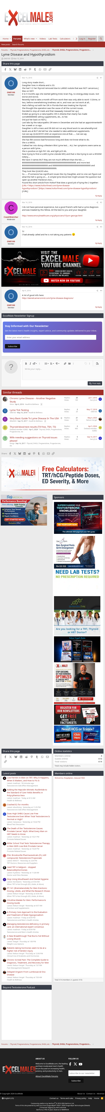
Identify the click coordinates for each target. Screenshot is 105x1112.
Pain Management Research (18, 968)
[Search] (101, 39)
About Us (81, 1093)
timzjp (12, 443)
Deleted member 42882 (19, 429)
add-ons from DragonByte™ (46, 1105)
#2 (101, 202)
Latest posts (9, 773)
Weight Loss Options (15, 944)
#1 (101, 78)
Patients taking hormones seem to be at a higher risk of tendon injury (26, 949)
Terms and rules (66, 1098)
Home (5, 38)
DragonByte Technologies (74, 1105)
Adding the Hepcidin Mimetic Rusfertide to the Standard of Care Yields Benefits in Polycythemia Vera (27, 792)
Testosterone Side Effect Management (22, 785)
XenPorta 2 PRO (42, 1110)
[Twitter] (75, 1065)
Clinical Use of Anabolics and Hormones (23, 956)
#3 (101, 227)
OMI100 (7, 58)
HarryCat (93, 400)
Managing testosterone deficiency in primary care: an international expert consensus (28, 925)
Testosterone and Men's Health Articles (23, 920)
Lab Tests (53, 38)
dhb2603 (13, 421)
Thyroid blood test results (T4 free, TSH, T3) (33, 426)
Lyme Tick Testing (19, 410)
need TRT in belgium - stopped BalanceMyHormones (21, 868)
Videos (43, 38)
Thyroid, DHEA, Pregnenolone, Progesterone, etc (35, 444)
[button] (10, 39)
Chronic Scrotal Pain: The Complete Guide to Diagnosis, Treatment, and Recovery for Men (28, 961)
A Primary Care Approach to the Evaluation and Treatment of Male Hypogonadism (27, 913)
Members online (63, 773)
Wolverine (59, 778)
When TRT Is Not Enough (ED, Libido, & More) (25, 884)
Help (90, 1098)
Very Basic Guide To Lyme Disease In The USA (34, 418)
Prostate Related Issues (16, 839)
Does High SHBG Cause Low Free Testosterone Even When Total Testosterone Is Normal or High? (28, 816)
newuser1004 (79, 778)
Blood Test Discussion (15, 824)
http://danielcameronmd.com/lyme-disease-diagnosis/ (48, 298)
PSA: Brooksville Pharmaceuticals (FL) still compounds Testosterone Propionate (26, 856)
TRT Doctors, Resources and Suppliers (22, 863)
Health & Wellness (32, 404)
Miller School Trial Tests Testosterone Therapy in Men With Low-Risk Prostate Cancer (28, 844)
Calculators (65, 38)
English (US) (9, 1098)
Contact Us (90, 1093)
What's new (29, 38)
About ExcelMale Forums (47, 1076)
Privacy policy (80, 1098)
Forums (17, 38)
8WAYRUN (65, 1110)
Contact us (54, 1098)
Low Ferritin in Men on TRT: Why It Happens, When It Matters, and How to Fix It (28, 779)
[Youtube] (80, 1065)
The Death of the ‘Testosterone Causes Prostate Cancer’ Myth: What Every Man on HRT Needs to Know (27, 831)
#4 (101, 290)
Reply (99, 196)
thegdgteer (68, 778)
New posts (5, 44)
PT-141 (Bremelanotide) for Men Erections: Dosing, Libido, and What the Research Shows (28, 889)
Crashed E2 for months (18, 804)
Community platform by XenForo (52, 1103)
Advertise (100, 1093)
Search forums (18, 44)
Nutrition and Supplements (18, 908)
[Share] (97, 77)
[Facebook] (70, 1065)
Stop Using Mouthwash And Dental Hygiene (27, 879)
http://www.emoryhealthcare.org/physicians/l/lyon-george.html (52, 215)
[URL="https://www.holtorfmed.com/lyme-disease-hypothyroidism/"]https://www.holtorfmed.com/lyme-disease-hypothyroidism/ (59, 187)
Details (87, 1105)
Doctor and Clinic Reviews (17, 875)
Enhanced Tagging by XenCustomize (53, 1107)
